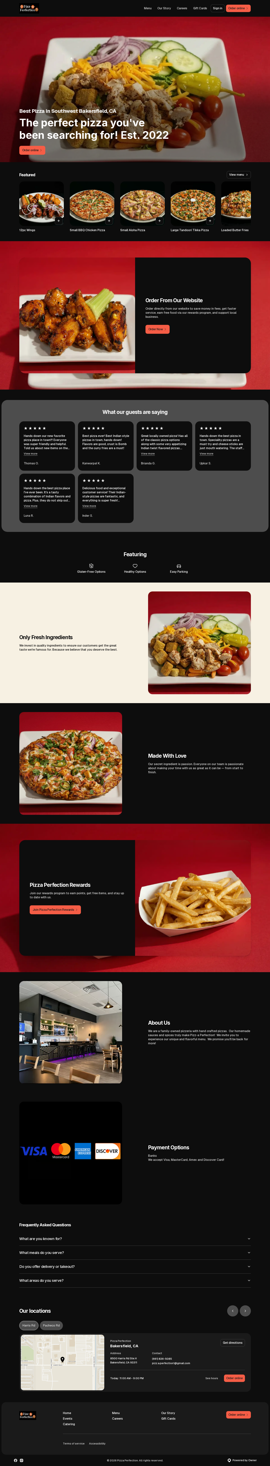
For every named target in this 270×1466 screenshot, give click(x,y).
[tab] (28, 1325)
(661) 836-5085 (162, 1359)
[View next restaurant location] (245, 1310)
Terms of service (74, 1443)
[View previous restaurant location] (232, 1310)
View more (30, 453)
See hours (211, 1378)
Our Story (164, 8)
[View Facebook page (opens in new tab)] (15, 1460)
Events (67, 1419)
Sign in (217, 8)
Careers (182, 8)
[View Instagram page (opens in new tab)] (21, 1460)
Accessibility (97, 1443)
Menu (147, 8)
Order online (234, 1378)
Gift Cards (200, 8)
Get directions (232, 1343)
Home (67, 1413)
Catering (69, 1424)
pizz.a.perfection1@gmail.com (171, 1363)
